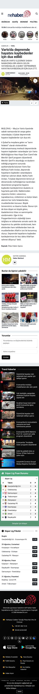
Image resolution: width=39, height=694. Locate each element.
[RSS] (19, 641)
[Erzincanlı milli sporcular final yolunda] (28, 317)
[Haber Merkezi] (6, 259)
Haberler (4, 46)
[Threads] (30, 638)
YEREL (13, 46)
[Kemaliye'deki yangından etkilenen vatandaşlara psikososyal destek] (28, 279)
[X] (8, 638)
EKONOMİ (24, 22)
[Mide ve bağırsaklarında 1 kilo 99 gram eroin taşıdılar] (28, 297)
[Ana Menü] (2, 14)
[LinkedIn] (19, 638)
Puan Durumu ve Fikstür (27, 662)
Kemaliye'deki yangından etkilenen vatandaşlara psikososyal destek (28, 287)
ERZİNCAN (6, 22)
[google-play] (29, 648)
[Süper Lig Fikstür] (36, 531)
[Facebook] (4, 638)
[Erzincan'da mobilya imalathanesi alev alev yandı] (10, 279)
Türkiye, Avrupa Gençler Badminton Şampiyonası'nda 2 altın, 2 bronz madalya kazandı (10, 306)
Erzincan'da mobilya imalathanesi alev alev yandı (19, 27)
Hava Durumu (27, 657)
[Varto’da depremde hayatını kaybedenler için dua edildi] (19, 88)
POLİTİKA (33, 22)
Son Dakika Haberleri (25, 668)
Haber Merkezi (18, 258)
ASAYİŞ (15, 22)
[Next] (34, 638)
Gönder (6, 357)
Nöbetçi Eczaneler (12, 657)
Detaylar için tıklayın (19, 523)
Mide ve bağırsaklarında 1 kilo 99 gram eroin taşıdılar (28, 305)
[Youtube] (23, 638)
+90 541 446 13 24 (21, 626)
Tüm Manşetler (10, 667)
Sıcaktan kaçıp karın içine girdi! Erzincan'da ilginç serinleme (10, 325)
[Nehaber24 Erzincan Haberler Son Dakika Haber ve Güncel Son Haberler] (19, 13)
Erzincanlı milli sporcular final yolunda (28, 324)
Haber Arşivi (10, 673)
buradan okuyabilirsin (25, 688)
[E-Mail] (14, 262)
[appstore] (10, 648)
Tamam (20, 691)
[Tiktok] (27, 638)
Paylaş (6, 103)
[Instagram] (16, 638)
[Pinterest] (12, 638)
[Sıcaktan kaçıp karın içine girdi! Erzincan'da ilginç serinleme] (10, 317)
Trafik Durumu (10, 661)
